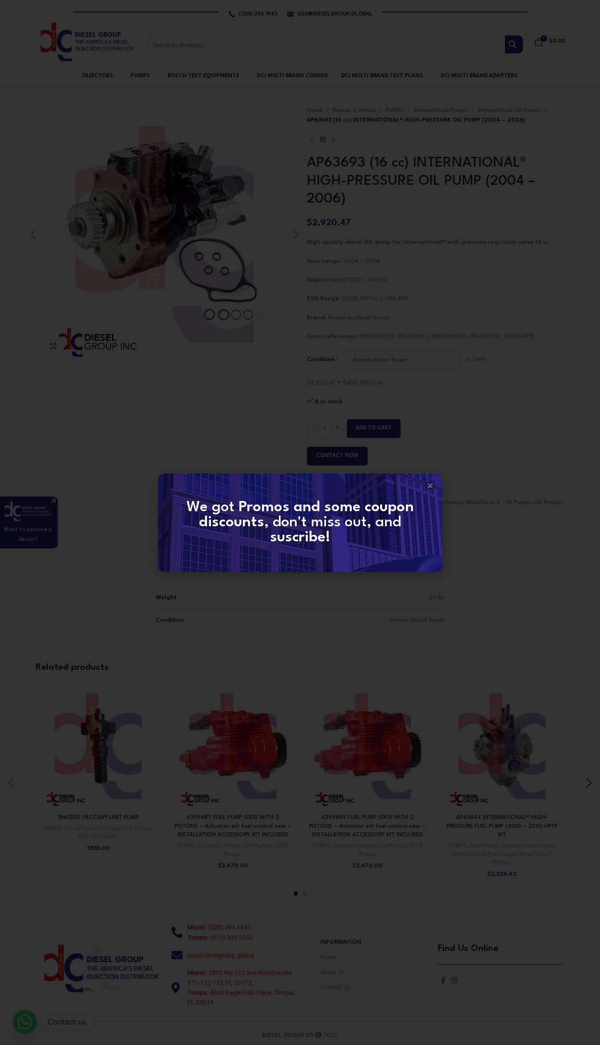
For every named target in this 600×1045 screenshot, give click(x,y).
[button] (430, 485)
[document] (300, 522)
